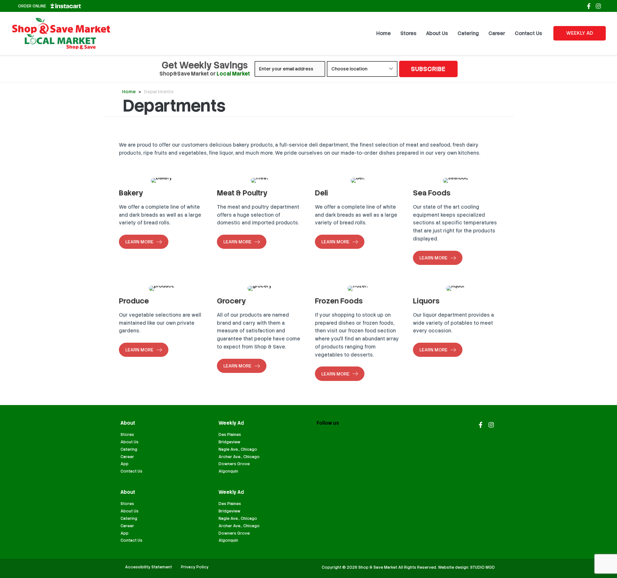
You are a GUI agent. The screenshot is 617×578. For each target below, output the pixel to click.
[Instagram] (598, 6)
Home (129, 92)
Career (127, 456)
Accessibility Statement (148, 567)
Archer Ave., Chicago (239, 456)
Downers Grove (234, 463)
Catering (129, 449)
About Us (130, 442)
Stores (127, 434)
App (125, 463)
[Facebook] (589, 6)
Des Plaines (230, 434)
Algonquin (228, 471)
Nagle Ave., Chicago (238, 449)
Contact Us (131, 471)
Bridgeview (229, 442)
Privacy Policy (195, 567)
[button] (579, 33)
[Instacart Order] (65, 6)
